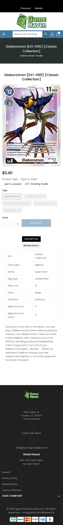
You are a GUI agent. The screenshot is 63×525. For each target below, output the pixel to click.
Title (4, 190)
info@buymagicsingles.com (31, 447)
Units (5, 218)
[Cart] (58, 34)
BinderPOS (48, 512)
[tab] (31, 239)
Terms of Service (12, 490)
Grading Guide (39, 183)
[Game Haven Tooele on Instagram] (31, 3)
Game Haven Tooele (31, 55)
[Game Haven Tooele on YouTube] (37, 3)
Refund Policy (10, 484)
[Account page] (52, 34)
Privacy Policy (9, 478)
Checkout (25, 8)
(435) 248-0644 (31, 433)
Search (6, 472)
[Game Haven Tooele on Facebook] (25, 3)
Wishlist (39, 8)
